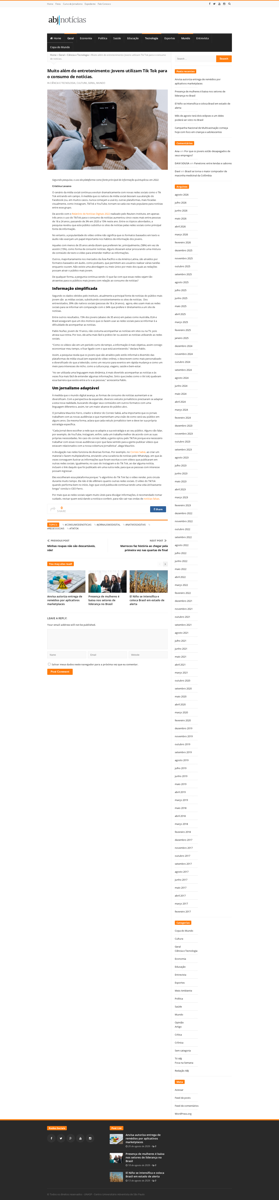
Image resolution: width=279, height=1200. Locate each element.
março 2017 (181, 903)
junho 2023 (181, 473)
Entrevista (202, 38)
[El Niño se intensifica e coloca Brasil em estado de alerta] (116, 1176)
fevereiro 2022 (183, 593)
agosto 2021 (181, 632)
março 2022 (181, 585)
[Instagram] (224, 4)
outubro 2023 (182, 441)
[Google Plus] (70, 1138)
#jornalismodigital (108, 524)
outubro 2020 (182, 680)
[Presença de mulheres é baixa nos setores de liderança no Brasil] (116, 1157)
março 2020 (181, 712)
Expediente (90, 4)
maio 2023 (180, 481)
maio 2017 (180, 887)
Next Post (156, 540)
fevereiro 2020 (183, 720)
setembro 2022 (183, 537)
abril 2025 (180, 314)
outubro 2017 (182, 855)
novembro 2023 (184, 433)
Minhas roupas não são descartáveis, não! (71, 548)
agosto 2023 (181, 457)
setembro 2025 (183, 274)
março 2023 (181, 497)
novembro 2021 (184, 609)
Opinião (179, 1022)
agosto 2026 (181, 194)
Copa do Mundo (60, 47)
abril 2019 (180, 792)
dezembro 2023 (183, 425)
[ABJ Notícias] (67, 20)
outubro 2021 (182, 616)
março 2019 (181, 800)
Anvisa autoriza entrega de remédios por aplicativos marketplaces (64, 600)
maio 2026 (180, 218)
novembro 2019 (184, 736)
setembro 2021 (183, 624)
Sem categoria (183, 1050)
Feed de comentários (187, 1105)
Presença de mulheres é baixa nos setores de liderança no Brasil (103, 600)
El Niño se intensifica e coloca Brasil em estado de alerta (147, 600)
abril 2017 (180, 895)
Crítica (178, 1034)
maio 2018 (180, 808)
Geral (70, 38)
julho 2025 (180, 290)
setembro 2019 (183, 752)
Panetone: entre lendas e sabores (213, 163)
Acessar (179, 1090)
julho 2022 (180, 553)
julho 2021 (180, 640)
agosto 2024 (181, 378)
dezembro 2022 (183, 513)
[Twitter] (214, 4)
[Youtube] (219, 4)
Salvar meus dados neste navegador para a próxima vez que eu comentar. (95, 664)
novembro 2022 (184, 521)
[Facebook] (209, 4)
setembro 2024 (183, 370)
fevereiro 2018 (183, 832)
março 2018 (181, 824)
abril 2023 (180, 489)
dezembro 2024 (183, 346)
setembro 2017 (183, 863)
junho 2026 (181, 210)
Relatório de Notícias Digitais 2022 (91, 213)
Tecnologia (151, 38)
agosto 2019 (181, 760)
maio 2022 (180, 569)
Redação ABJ (182, 1070)
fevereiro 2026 (183, 242)
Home (50, 4)
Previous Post (60, 540)
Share (159, 509)
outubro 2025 (182, 266)
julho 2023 (180, 465)
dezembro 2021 (183, 601)
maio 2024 (180, 393)
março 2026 (181, 234)
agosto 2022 (181, 545)
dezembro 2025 (183, 250)
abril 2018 (180, 816)
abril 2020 (180, 704)
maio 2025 (180, 306)
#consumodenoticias (78, 524)
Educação (133, 38)
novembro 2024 (184, 354)
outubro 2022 (182, 529)
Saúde (117, 38)
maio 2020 (180, 696)
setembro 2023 (183, 449)
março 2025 (181, 322)
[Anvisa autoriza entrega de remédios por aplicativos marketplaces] (116, 1138)
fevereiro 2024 (183, 417)
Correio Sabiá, (138, 452)
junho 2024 (181, 385)
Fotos (58, 4)
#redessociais (55, 528)
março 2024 (181, 409)
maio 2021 (180, 656)
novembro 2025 (184, 258)
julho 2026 (180, 202)
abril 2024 (180, 401)
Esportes (169, 38)
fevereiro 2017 (183, 911)
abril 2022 (180, 577)
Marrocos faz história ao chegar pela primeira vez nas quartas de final (144, 548)
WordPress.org (183, 1113)
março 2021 (181, 672)
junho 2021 (181, 648)
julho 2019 (180, 768)
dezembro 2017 (183, 840)
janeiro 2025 (181, 338)
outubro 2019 (182, 744)
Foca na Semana (184, 1062)
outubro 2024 (182, 362)
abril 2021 (180, 664)
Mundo (185, 38)
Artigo (178, 1026)
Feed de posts (183, 1097)
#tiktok (74, 528)
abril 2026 (180, 226)
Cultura (82, 83)
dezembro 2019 (183, 728)
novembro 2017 (184, 848)
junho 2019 (181, 776)
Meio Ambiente (183, 990)
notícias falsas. (151, 498)
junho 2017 (181, 879)
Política (102, 38)
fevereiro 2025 (183, 330)
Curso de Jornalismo (73, 4)
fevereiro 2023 (183, 505)
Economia (86, 38)
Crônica (179, 1042)
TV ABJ (178, 1058)
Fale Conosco (104, 4)
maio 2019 (180, 784)
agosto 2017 (181, 871)
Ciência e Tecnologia (78, 55)
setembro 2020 (183, 688)
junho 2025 (181, 298)
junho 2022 (181, 561)
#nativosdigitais (135, 524)
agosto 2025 (181, 282)
